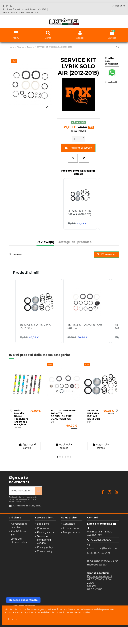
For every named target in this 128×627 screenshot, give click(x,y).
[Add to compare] (84, 158)
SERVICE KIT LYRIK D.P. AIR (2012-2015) (94, 414)
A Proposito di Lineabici (19, 525)
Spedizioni (43, 523)
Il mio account (71, 528)
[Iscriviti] (38, 491)
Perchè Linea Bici (18, 533)
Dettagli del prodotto (75, 242)
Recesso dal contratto (23, 599)
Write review (108, 254)
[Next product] (118, 47)
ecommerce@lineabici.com (103, 548)
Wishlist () (120, 6)
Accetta (12, 619)
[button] (12, 311)
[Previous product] (117, 47)
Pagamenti (43, 528)
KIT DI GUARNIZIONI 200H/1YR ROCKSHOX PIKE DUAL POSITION (63, 414)
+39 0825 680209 (99, 552)
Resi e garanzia (45, 532)
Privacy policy (45, 547)
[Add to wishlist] (73, 158)
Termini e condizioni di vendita (44, 539)
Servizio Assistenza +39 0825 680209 (20, 12)
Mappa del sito (71, 532)
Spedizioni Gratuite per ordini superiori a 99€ (24, 9)
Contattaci (69, 523)
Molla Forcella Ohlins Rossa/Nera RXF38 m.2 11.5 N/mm (21, 417)
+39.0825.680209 (101, 539)
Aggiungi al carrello (81, 147)
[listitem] (39, 311)
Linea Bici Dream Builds (19, 540)
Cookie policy (44, 551)
